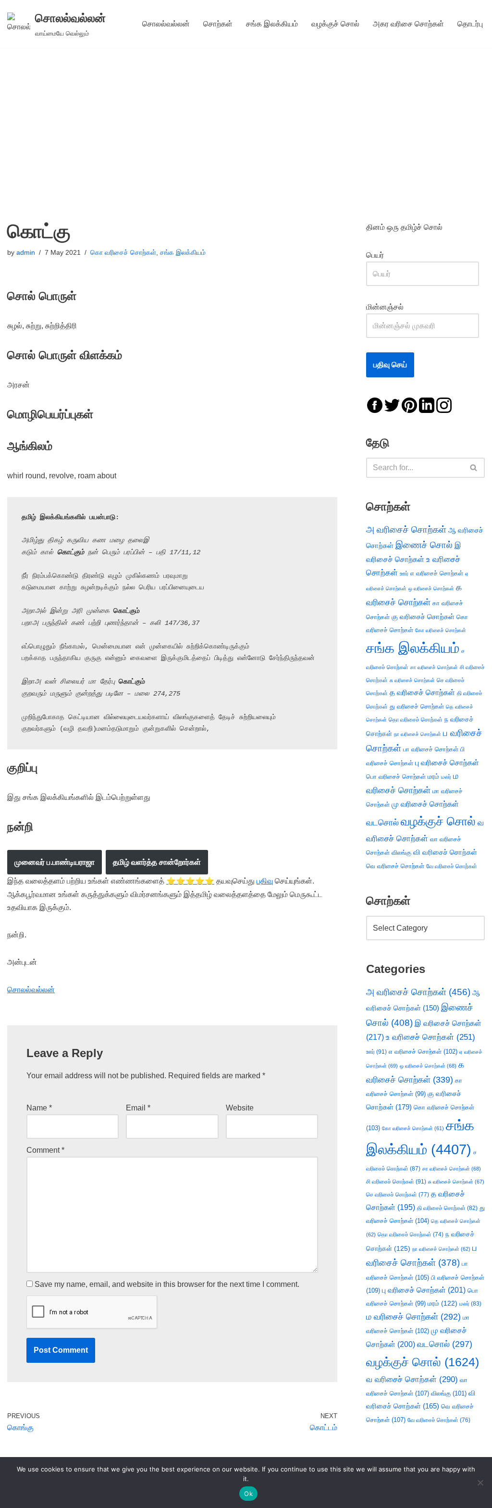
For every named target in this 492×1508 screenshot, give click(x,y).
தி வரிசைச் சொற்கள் (447, 1208)
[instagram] (444, 404)
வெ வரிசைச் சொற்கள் (395, 866)
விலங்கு (401, 852)
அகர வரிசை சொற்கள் (408, 24)
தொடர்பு (470, 24)
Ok (248, 1493)
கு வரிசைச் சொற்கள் (423, 616)
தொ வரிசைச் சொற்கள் (416, 720)
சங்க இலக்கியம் (272, 24)
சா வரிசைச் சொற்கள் (434, 667)
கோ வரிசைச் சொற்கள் (440, 630)
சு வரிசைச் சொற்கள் (412, 680)
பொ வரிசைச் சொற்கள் (396, 776)
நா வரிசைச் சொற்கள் (417, 734)
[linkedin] (426, 404)
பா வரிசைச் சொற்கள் (430, 749)
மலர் (446, 776)
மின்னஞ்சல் (386, 307)
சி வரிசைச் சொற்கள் (396, 1181)
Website (240, 1108)
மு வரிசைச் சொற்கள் (425, 804)
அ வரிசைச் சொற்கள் (406, 529)
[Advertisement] (246, 119)
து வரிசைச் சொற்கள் (417, 706)
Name (39, 1108)
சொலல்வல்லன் (166, 24)
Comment (45, 1150)
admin (25, 252)
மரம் (433, 776)
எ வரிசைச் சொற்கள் (436, 573)
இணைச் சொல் (424, 545)
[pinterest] (409, 404)
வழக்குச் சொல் (335, 24)
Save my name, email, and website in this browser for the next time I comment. (167, 1284)
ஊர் (404, 573)
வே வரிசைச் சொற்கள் (451, 866)
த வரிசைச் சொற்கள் (422, 692)
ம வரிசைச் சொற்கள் (413, 1316)
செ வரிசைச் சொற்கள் (397, 1194)
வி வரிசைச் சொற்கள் (445, 852)
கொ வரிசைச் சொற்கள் (123, 252)
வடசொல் (382, 822)
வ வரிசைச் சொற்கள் (412, 1379)
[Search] (474, 468)
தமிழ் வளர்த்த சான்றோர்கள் (157, 862)
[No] (480, 1482)
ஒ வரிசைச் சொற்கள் (431, 588)
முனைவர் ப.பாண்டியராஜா (54, 862)
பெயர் (384, 255)
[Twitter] (392, 404)
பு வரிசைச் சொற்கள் (447, 763)
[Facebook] (374, 404)
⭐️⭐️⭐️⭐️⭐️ (190, 881)
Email (138, 1108)
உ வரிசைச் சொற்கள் (430, 1037)
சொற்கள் (218, 24)
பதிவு (265, 881)
